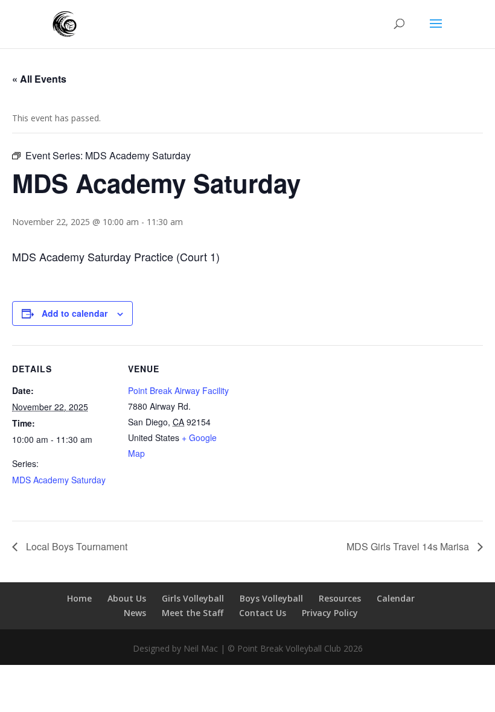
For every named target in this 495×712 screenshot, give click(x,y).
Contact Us (262, 612)
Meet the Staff (192, 612)
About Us (126, 598)
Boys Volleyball (271, 598)
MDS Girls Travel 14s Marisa (408, 546)
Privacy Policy (330, 612)
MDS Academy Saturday (59, 480)
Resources (340, 598)
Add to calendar (74, 313)
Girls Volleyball (193, 598)
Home (79, 598)
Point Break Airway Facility (178, 390)
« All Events (39, 79)
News (135, 612)
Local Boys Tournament (75, 546)
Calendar (396, 598)
